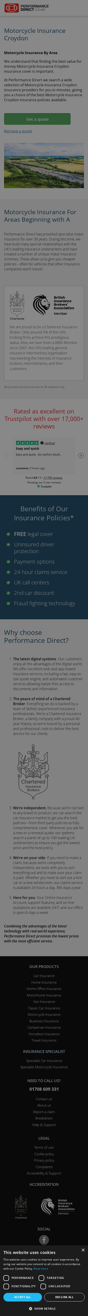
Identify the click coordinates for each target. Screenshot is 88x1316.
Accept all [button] (22, 1297)
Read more (41, 1268)
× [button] (83, 1250)
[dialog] (44, 658)
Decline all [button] (64, 1297)
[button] (44, 1308)
